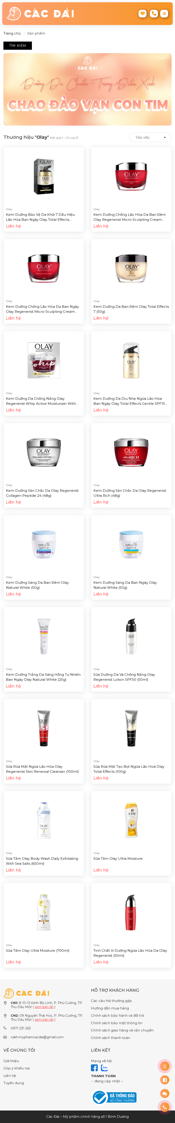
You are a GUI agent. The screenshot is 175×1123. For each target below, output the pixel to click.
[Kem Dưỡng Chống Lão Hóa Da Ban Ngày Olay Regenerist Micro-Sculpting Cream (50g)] (43, 268)
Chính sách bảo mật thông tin (116, 1023)
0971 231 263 (21, 1028)
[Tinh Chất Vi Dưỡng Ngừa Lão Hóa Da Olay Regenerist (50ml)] (131, 912)
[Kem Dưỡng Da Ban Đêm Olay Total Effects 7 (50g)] (131, 268)
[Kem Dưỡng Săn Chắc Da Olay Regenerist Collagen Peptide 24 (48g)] (43, 452)
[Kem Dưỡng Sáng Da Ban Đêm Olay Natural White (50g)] (43, 544)
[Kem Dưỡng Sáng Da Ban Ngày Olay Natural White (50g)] (131, 544)
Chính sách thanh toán (110, 1038)
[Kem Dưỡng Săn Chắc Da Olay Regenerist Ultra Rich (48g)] (131, 452)
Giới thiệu (11, 1061)
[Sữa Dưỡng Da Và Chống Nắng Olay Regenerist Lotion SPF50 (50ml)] (131, 636)
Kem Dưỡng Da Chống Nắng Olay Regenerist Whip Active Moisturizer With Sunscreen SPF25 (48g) (41, 403)
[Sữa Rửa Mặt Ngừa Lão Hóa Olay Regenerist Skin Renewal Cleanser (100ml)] (43, 728)
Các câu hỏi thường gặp (111, 1001)
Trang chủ (12, 33)
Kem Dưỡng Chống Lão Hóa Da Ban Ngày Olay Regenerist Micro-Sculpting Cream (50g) (42, 311)
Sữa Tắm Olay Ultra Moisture (118, 858)
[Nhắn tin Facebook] (164, 1079)
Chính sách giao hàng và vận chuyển (122, 1030)
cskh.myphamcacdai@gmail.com (37, 1037)
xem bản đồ (44, 1007)
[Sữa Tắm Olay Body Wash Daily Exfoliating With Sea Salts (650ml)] (43, 820)
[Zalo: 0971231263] (164, 1093)
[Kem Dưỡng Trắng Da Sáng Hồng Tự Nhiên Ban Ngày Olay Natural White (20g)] (43, 636)
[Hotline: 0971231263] (164, 1066)
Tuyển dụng (13, 1083)
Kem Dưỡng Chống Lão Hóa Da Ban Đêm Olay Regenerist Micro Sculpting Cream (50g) (129, 219)
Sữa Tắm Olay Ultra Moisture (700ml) (37, 950)
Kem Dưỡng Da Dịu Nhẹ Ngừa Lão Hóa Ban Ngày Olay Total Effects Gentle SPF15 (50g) (129, 403)
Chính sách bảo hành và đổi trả (117, 1015)
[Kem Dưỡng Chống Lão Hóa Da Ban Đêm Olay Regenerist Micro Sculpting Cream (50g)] (131, 176)
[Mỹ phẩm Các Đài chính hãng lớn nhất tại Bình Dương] (26, 993)
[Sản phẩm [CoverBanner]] (87, 89)
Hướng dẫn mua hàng (110, 1008)
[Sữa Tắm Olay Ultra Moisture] (131, 820)
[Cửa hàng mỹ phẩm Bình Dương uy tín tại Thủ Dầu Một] (45, 13)
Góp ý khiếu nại (16, 1068)
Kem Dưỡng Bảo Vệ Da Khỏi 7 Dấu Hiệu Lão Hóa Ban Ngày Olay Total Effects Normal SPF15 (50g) (40, 219)
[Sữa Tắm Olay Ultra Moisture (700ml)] (43, 912)
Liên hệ (9, 1075)
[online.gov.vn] (113, 1097)
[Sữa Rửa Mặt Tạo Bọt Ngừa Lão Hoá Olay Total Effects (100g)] (131, 728)
